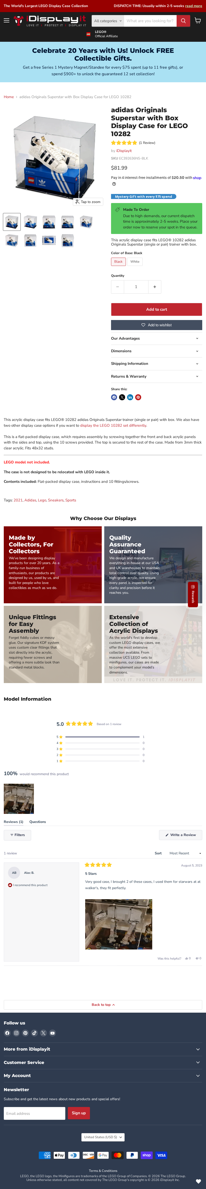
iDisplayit (124, 150)
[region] (19, 799)
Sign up (79, 1113)
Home (9, 97)
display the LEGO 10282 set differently (113, 425)
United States (100, 1137)
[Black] (119, 267)
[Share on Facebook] (114, 397)
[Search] (183, 21)
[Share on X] (122, 397)
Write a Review (185, 836)
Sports (70, 500)
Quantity (117, 276)
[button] (11, 221)
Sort (159, 853)
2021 (18, 500)
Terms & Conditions (103, 1171)
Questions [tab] (37, 823)
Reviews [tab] (13, 823)
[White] (135, 267)
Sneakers (56, 500)
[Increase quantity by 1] (154, 286)
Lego (42, 500)
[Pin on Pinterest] (138, 397)
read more (193, 6)
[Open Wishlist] (198, 1181)
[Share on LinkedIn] (130, 397)
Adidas (30, 500)
